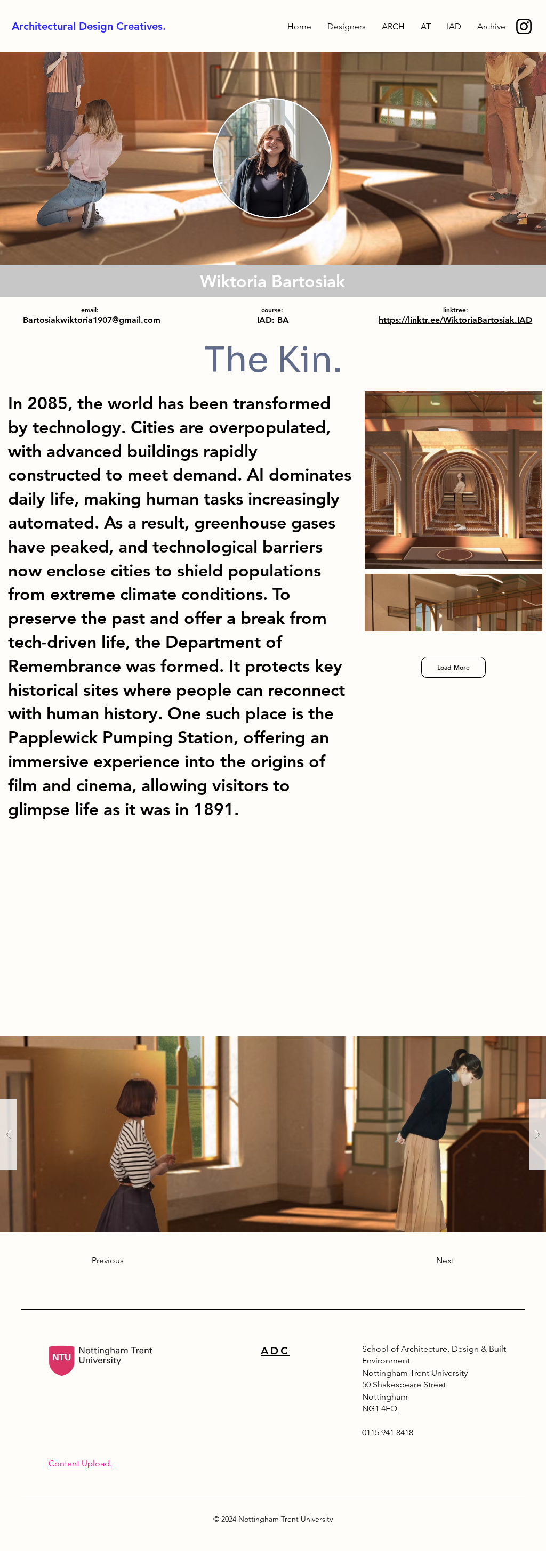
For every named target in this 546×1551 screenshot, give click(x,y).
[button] (491, 27)
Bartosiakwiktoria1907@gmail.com (91, 320)
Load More (453, 667)
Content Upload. (80, 1463)
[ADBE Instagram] (523, 26)
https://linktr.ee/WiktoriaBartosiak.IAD (455, 320)
